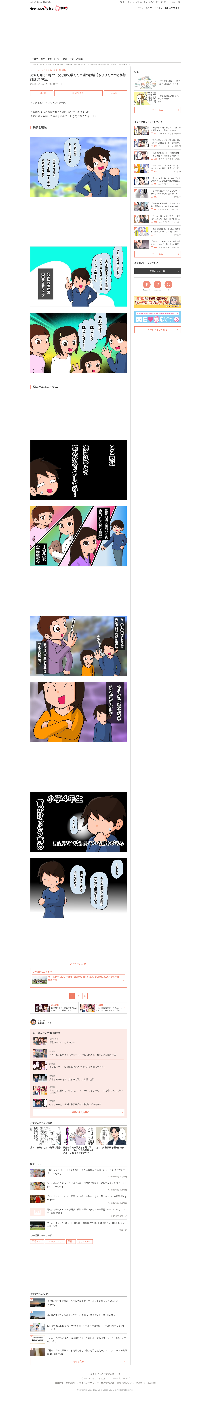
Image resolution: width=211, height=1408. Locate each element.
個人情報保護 (107, 1382)
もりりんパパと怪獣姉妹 (56, 70)
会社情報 (59, 1382)
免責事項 (140, 1382)
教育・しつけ (54, 59)
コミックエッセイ (55, 1241)
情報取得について (125, 1382)
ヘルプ (126, 1378)
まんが (151, 2)
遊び (65, 59)
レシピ (135, 2)
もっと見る (78, 1361)
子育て (122, 2)
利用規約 (70, 1382)
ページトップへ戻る (157, 329)
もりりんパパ (84, 1241)
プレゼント (165, 2)
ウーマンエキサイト (54, 84)
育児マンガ (37, 1241)
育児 (43, 59)
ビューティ (143, 2)
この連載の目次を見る (78, 1112)
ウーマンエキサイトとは (93, 1378)
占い (157, 2)
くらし (128, 2)
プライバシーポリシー (88, 1382)
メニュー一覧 (175, 2)
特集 (136, 72)
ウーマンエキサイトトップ (150, 7)
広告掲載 (152, 1382)
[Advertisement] (105, 34)
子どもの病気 (76, 59)
